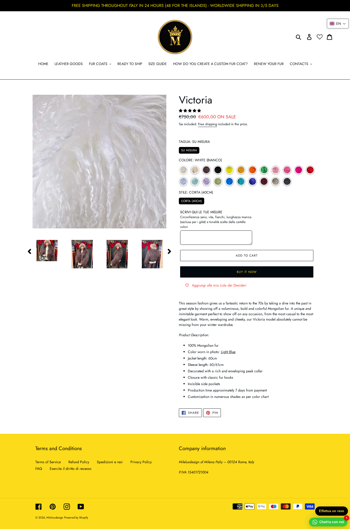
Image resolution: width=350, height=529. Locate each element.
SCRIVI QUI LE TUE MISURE (201, 212)
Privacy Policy (141, 461)
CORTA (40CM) (191, 200)
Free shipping (207, 124)
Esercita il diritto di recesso (70, 468)
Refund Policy (78, 461)
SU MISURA (189, 150)
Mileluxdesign (54, 517)
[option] (43, 250)
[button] (190, 110)
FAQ (38, 468)
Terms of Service (48, 461)
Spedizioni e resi (110, 461)
